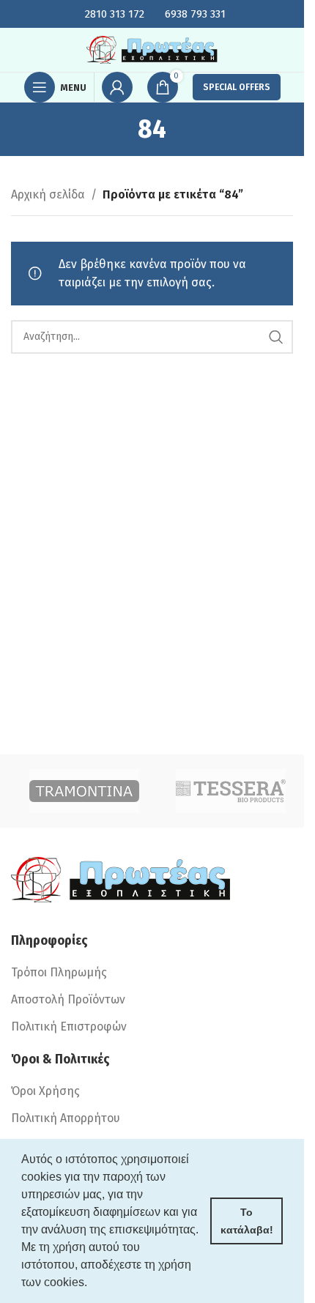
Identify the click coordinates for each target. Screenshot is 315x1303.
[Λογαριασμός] (117, 87)
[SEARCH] (276, 337)
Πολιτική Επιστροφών (69, 1026)
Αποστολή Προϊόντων (68, 999)
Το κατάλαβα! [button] (246, 1221)
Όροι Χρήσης (45, 1091)
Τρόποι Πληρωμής (59, 972)
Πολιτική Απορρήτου (65, 1118)
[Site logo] (152, 49)
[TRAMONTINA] (84, 791)
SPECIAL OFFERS (236, 87)
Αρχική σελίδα (48, 194)
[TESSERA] (231, 791)
